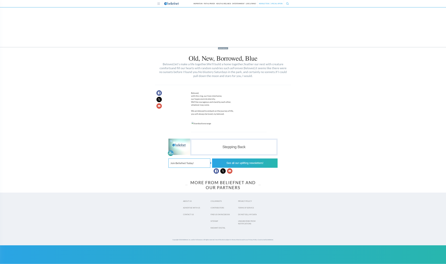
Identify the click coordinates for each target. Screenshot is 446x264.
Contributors (217, 208)
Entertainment (238, 4)
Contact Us (188, 214)
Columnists (216, 201)
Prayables (223, 48)
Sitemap (214, 221)
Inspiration (198, 4)
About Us (187, 201)
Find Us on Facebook (220, 214)
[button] (287, 3)
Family (251, 4)
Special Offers (277, 4)
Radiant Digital (218, 228)
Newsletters (264, 4)
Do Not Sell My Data (247, 214)
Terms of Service (246, 208)
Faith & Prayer (209, 4)
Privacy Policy (245, 201)
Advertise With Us (191, 208)
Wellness (223, 4)
